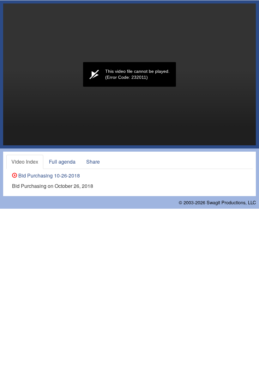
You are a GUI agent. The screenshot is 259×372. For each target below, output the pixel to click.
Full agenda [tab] (62, 161)
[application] (129, 74)
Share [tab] (93, 161)
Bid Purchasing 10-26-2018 (48, 175)
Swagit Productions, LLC (231, 202)
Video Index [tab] (24, 161)
